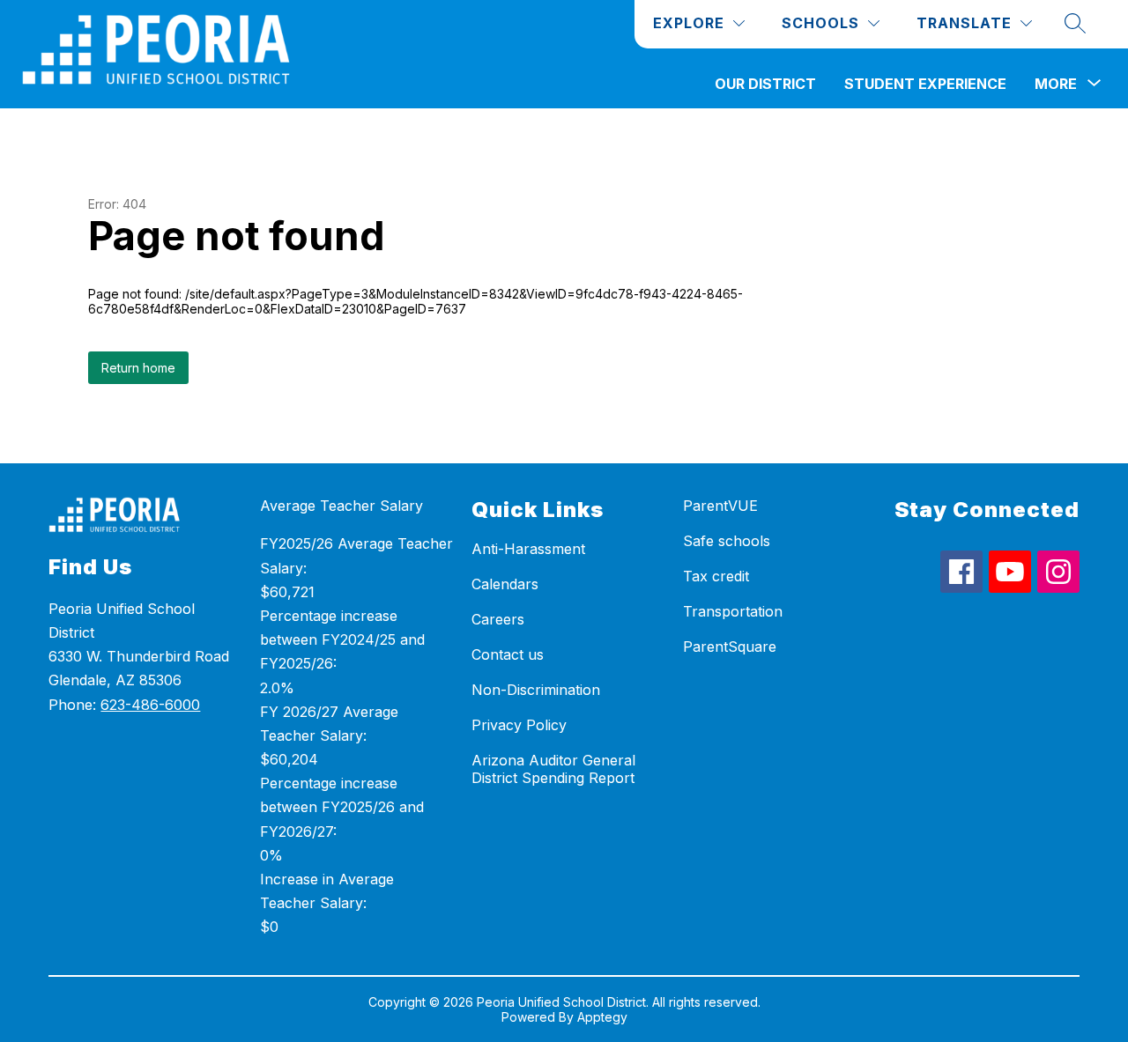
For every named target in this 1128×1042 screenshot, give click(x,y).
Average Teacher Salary (341, 505)
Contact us (507, 654)
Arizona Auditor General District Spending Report (553, 769)
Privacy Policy (519, 725)
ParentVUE (720, 505)
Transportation (733, 611)
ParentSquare (729, 646)
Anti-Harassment (528, 549)
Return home (138, 367)
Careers (497, 619)
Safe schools (726, 541)
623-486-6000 (150, 704)
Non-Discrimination (535, 689)
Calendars (504, 584)
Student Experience (925, 83)
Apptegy (602, 1016)
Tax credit (716, 576)
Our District (765, 83)
